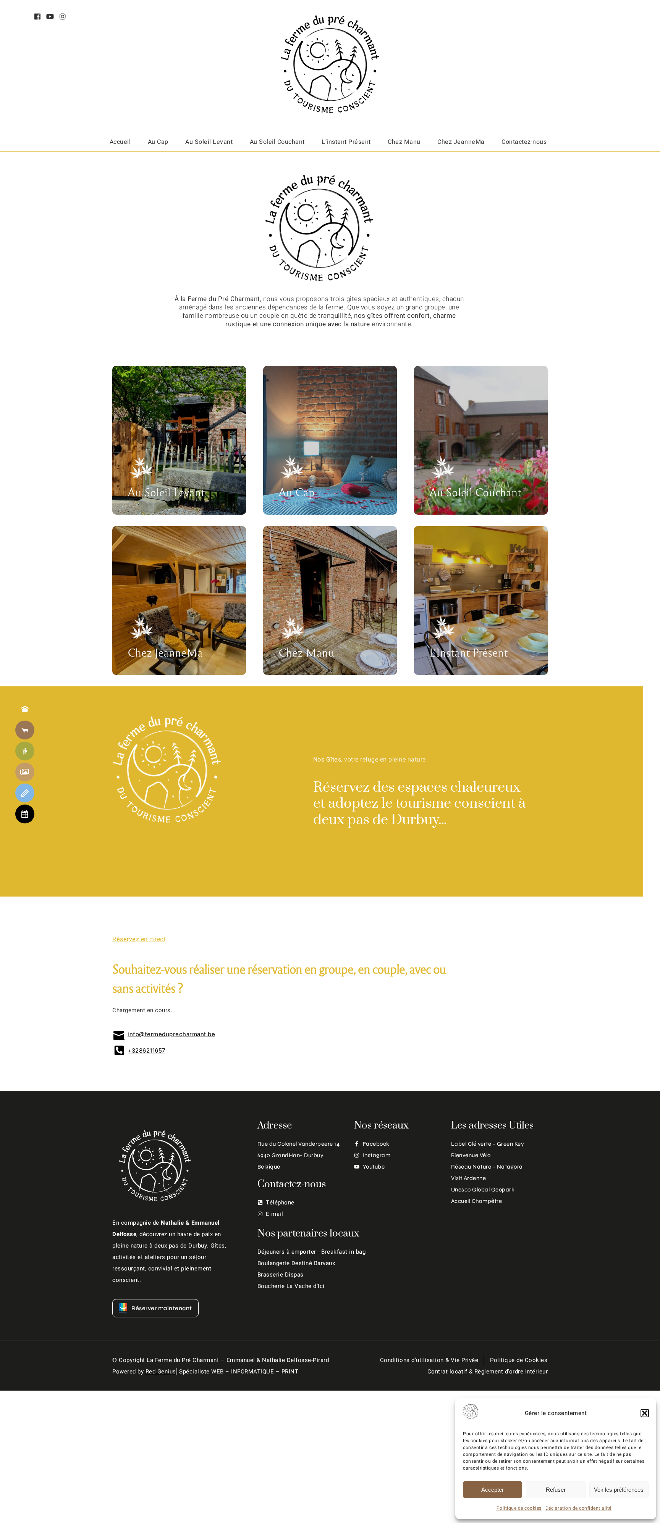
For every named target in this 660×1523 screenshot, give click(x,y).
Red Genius (161, 1371)
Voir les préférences (619, 1489)
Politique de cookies (519, 1508)
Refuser (556, 1489)
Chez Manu (404, 142)
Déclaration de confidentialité (578, 1508)
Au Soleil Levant (209, 142)
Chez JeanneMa (461, 142)
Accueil (120, 142)
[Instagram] (63, 17)
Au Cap (158, 142)
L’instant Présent (346, 142)
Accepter (492, 1489)
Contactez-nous (524, 142)
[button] (645, 1413)
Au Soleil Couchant (277, 142)
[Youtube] (50, 17)
